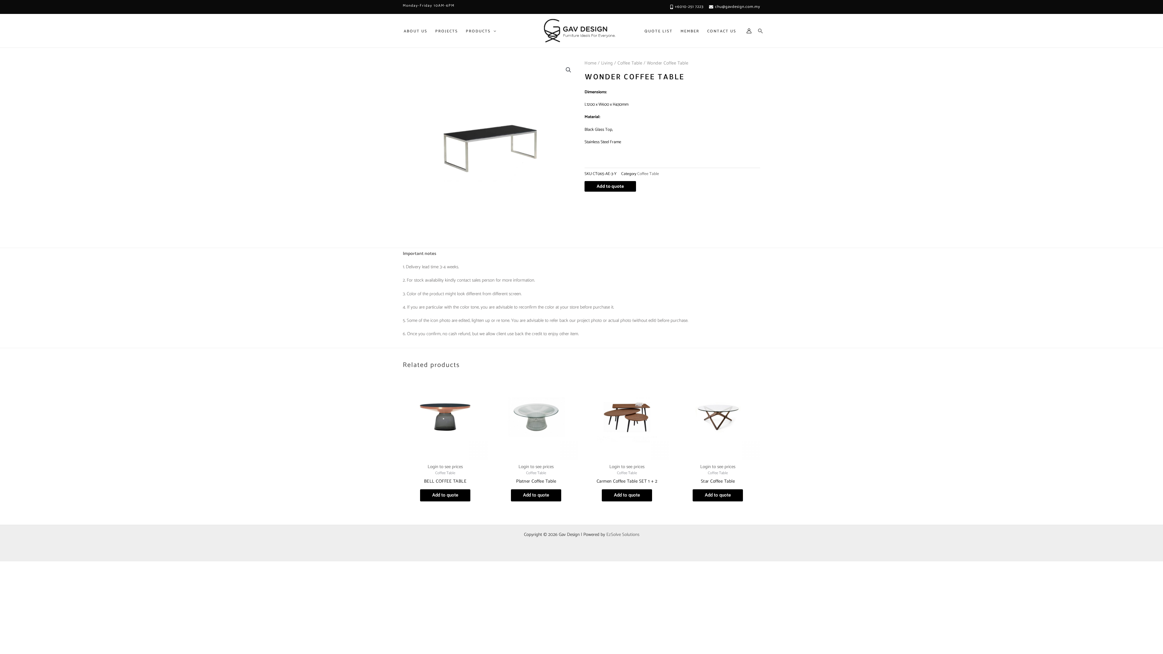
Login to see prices (445, 467)
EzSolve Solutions (622, 534)
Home (590, 63)
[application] (493, 31)
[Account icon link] (749, 31)
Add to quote (610, 186)
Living (607, 63)
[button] (568, 69)
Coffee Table (630, 63)
